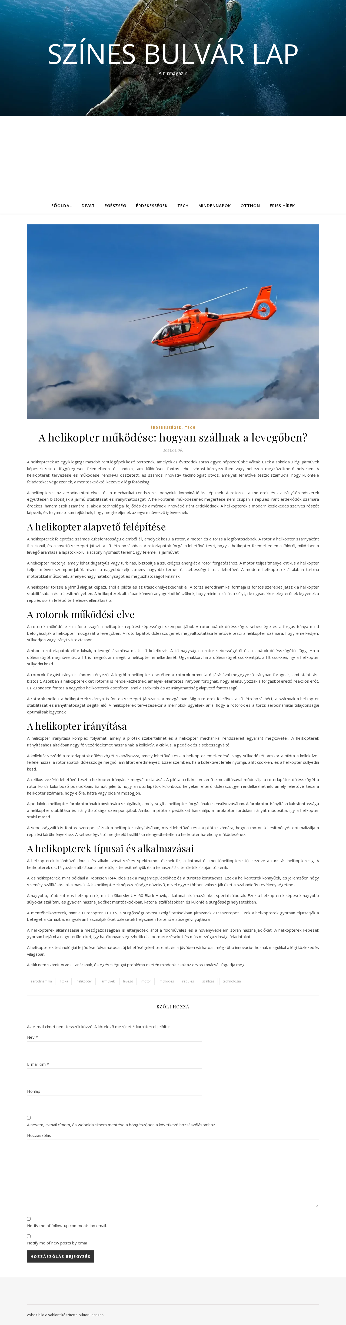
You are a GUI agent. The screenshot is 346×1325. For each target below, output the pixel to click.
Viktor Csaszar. (91, 1314)
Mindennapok (214, 205)
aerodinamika (41, 981)
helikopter (84, 981)
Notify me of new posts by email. (57, 1243)
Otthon (250, 205)
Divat (88, 205)
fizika (64, 981)
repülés (188, 981)
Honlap (33, 1091)
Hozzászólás (39, 1135)
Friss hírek (282, 205)
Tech (183, 205)
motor (146, 981)
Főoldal (61, 205)
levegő (128, 981)
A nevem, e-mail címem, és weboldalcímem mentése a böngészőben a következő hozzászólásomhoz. (121, 1124)
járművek (108, 981)
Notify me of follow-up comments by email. (67, 1225)
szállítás (208, 981)
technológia (232, 981)
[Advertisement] (173, 157)
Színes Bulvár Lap (173, 53)
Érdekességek (152, 205)
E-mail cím (38, 1064)
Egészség (115, 205)
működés (166, 981)
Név (32, 1037)
